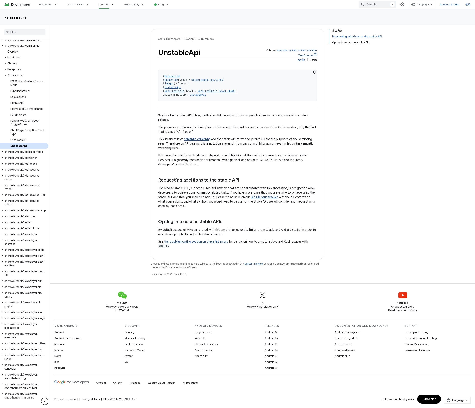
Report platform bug (416, 332)
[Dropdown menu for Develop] (114, 4)
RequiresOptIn (174, 91)
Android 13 (271, 356)
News (57, 356)
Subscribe (429, 399)
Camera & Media (134, 350)
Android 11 (271, 367)
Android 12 (271, 361)
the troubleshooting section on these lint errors (196, 242)
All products (190, 382)
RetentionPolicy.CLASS (207, 79)
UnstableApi (173, 87)
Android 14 (271, 350)
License (71, 399)
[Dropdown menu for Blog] (169, 4)
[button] (24, 40)
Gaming (129, 332)
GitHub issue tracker (264, 197)
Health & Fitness (134, 344)
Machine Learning (135, 338)
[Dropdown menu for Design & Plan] (89, 4)
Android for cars (204, 350)
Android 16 (271, 338)
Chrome (118, 382)
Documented (172, 76)
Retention (171, 79)
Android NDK (342, 356)
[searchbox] (24, 32)
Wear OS (200, 338)
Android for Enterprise (67, 338)
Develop (104, 4)
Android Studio (449, 4)
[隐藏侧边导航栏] (44, 401)
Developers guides (345, 338)
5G (126, 361)
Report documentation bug (421, 338)
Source (58, 350)
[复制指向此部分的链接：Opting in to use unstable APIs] (226, 222)
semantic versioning (197, 139)
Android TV (201, 356)
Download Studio (345, 350)
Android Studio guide (347, 332)
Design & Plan (75, 4)
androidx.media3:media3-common (297, 50)
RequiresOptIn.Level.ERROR (216, 91)
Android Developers (169, 38)
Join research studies (417, 350)
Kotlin (301, 60)
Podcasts (59, 367)
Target (169, 83)
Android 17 (271, 332)
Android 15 (271, 344)
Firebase (135, 382)
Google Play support (416, 344)
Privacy (129, 356)
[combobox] (377, 4)
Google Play (132, 4)
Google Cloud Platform (161, 382)
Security (59, 344)
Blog (161, 4)
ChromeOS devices (206, 344)
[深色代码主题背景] (314, 72)
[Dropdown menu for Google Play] (144, 4)
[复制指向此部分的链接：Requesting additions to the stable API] (243, 180)
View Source (305, 55)
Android (59, 332)
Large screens (203, 332)
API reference (15, 18)
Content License (253, 263)
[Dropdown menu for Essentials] (57, 4)
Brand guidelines (89, 399)
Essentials (45, 4)
